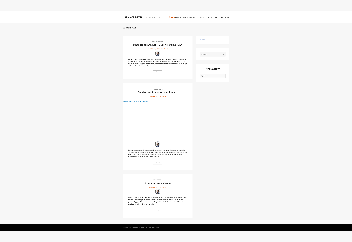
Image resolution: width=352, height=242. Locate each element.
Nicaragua (159, 49)
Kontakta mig (218, 17)
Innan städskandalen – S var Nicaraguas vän (157, 44)
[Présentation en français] (204, 39)
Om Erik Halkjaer (189, 17)
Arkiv (210, 17)
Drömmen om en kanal (158, 183)
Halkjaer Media (132, 17)
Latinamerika (150, 49)
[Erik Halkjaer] (157, 53)
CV (197, 17)
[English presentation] (200, 39)
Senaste (178, 17)
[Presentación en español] (202, 39)
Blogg (227, 17)
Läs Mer (158, 72)
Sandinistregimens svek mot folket (157, 92)
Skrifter (203, 17)
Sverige (166, 49)
